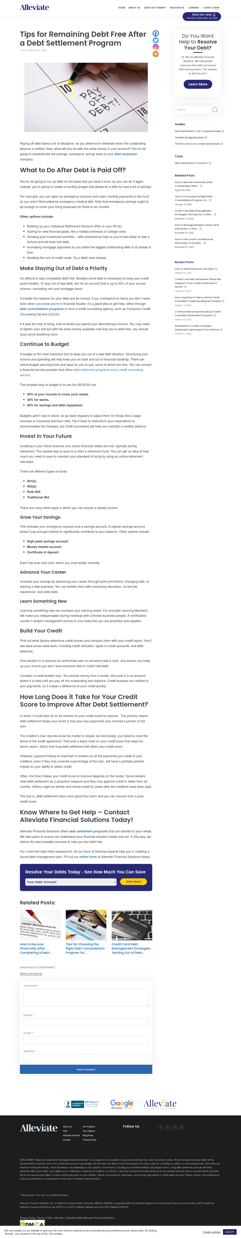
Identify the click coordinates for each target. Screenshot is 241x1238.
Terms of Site (44, 1218)
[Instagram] (156, 47)
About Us (67, 1126)
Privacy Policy (89, 1139)
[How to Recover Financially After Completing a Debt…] (40, 925)
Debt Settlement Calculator (191, 163)
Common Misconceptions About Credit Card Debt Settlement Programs (198, 313)
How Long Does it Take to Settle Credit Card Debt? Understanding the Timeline (198, 299)
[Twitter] (156, 40)
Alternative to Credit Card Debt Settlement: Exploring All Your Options (197, 327)
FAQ (65, 1130)
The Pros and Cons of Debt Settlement (197, 143)
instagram (167, 1127)
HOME (121, 7)
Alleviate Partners (71, 1135)
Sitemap (59, 1218)
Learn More (198, 84)
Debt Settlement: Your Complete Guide (198, 131)
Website (29, 1051)
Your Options (89, 1130)
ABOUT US (134, 7)
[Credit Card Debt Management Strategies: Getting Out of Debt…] (132, 925)
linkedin (174, 1127)
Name (28, 1015)
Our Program (89, 1126)
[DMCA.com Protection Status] (32, 1224)
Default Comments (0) (31, 973)
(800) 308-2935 (201, 16)
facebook (160, 1127)
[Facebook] (156, 33)
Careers (193, 7)
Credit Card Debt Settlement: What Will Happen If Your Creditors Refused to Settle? (198, 283)
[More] (156, 54)
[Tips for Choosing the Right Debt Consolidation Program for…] (86, 925)
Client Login (211, 7)
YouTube (182, 1127)
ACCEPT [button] (229, 1232)
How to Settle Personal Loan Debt (194, 269)
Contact (66, 1139)
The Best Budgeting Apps (189, 137)
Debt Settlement (155, 7)
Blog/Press (88, 1135)
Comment (30, 986)
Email (28, 1033)
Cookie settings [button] (211, 1232)
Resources (177, 7)
